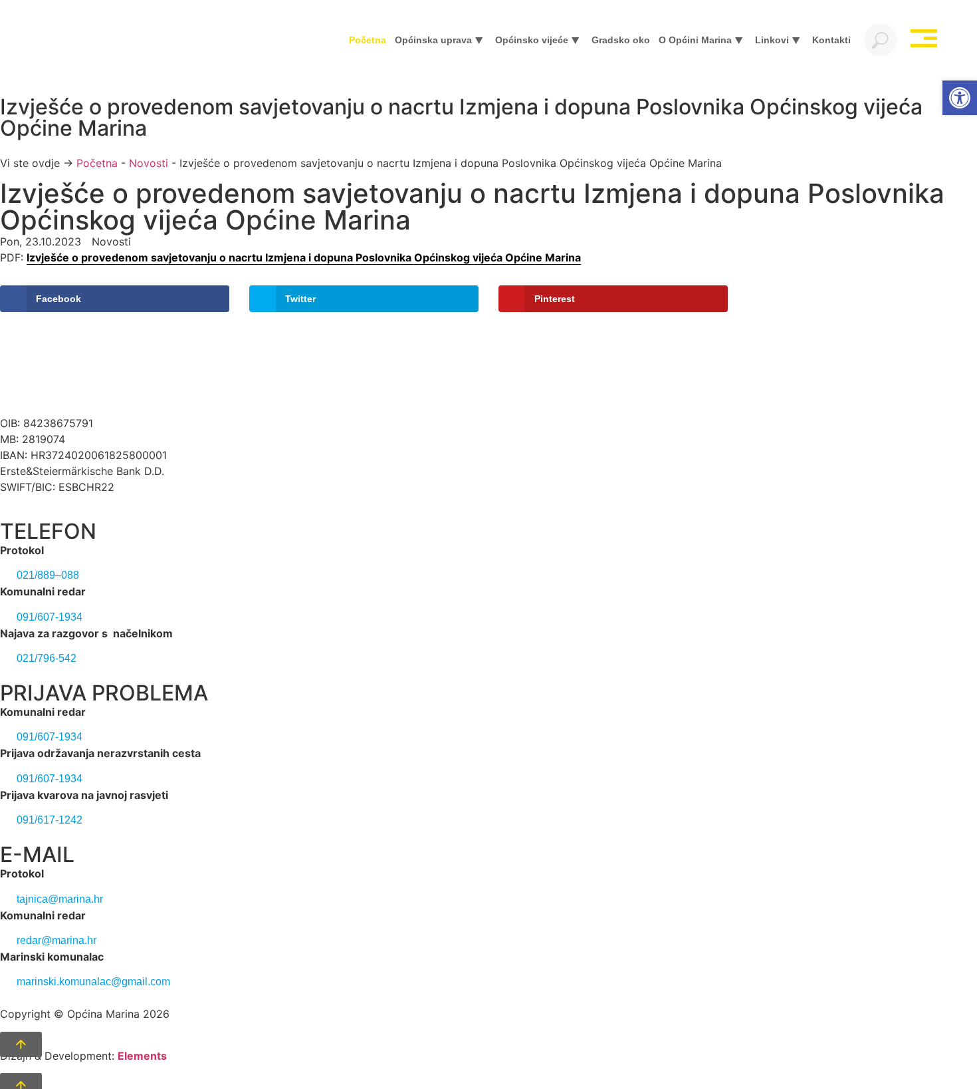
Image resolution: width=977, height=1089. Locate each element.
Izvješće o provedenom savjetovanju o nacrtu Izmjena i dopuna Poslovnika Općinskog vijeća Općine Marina (304, 257)
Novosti (148, 163)
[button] (959, 97)
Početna (97, 163)
